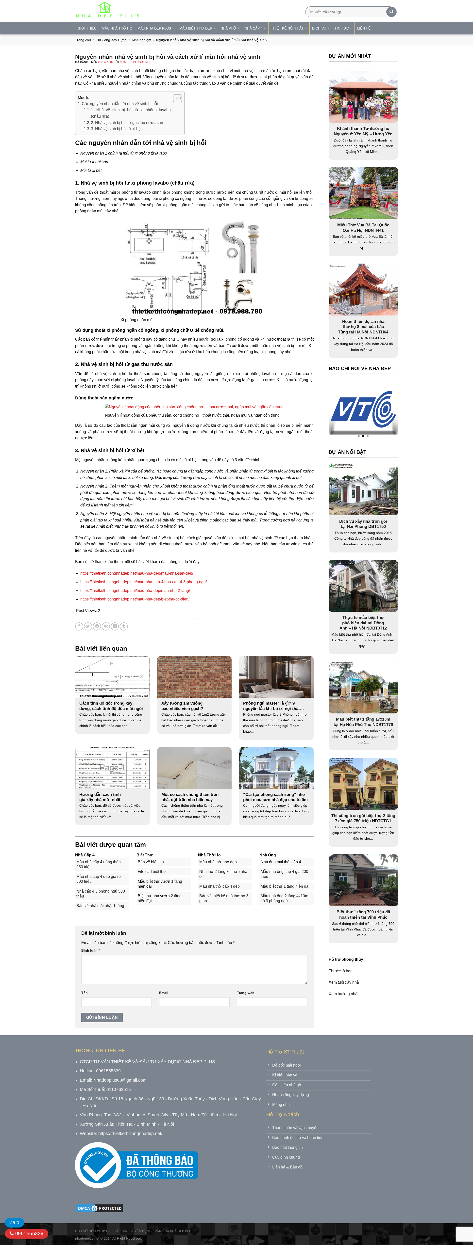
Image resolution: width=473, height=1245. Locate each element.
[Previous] (342, 411)
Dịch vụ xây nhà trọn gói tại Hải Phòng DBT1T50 (363, 524)
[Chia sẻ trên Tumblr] (124, 626)
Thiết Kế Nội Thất (287, 28)
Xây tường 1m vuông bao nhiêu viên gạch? (182, 706)
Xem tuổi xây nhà (344, 982)
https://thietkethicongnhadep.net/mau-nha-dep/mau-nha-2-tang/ (135, 590)
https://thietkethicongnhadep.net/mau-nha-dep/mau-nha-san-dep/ (136, 573)
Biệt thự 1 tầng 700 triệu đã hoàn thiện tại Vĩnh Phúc (363, 915)
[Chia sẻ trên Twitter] (88, 626)
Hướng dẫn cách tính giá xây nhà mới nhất (100, 797)
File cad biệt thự (152, 871)
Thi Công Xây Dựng (111, 40)
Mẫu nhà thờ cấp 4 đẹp (219, 886)
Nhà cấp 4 (254, 28)
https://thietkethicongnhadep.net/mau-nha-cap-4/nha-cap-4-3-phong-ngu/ (143, 582)
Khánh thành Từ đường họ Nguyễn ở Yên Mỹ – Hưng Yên (363, 131)
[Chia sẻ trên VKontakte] (106, 626)
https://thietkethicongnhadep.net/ (130, 1133)
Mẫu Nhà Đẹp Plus (154, 28)
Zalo (14, 1222)
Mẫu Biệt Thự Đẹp (195, 28)
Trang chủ (83, 40)
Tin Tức (342, 28)
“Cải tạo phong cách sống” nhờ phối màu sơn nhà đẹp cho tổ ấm (275, 797)
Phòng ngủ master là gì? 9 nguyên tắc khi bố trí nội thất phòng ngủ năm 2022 (271, 706)
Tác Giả (120, 1231)
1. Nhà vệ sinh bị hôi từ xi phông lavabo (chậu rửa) (131, 113)
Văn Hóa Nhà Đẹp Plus (174, 1231)
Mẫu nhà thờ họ (117, 28)
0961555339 (28, 1233)
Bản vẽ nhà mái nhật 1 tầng (100, 906)
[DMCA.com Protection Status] (99, 1208)
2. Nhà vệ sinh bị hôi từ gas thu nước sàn (127, 123)
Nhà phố (228, 28)
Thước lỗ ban (341, 971)
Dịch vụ (319, 28)
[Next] (384, 411)
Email (163, 993)
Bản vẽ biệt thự (151, 862)
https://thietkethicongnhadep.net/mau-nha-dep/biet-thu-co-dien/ (134, 599)
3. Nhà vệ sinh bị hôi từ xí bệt (116, 129)
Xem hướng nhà (343, 994)
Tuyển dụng (141, 1231)
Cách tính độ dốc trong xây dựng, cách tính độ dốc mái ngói (111, 706)
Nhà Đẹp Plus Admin (135, 62)
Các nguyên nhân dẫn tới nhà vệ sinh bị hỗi (120, 104)
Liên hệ (364, 28)
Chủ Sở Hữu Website (93, 1231)
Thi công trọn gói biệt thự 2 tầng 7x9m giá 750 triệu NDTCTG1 (363, 818)
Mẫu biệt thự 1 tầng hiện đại (285, 886)
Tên (84, 993)
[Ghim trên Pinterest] (97, 626)
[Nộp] (391, 12)
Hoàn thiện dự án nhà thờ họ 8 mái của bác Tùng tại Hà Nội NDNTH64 (363, 326)
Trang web (245, 993)
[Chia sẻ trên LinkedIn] (115, 626)
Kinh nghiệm (141, 40)
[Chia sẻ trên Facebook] (79, 626)
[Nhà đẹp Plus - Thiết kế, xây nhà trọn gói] (140, 11)
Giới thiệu (87, 28)
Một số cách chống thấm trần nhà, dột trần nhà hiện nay (190, 797)
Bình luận (90, 950)
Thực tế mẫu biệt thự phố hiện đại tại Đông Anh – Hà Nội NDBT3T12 (363, 622)
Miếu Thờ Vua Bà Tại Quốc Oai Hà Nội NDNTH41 (363, 228)
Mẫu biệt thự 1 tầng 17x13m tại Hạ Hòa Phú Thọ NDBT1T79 (363, 722)
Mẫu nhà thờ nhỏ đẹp (218, 862)
